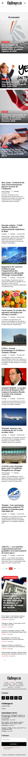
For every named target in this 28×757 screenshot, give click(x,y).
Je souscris (13, 744)
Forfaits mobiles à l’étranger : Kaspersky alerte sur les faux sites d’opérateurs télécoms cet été (14, 653)
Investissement (6, 191)
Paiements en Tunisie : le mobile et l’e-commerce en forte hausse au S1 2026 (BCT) (13, 645)
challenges (16, 191)
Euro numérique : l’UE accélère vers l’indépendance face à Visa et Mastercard (13, 638)
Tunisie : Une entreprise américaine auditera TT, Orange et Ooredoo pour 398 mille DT (13, 508)
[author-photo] (12, 191)
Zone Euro (4, 641)
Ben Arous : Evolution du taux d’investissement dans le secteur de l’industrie (13, 185)
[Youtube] (20, 698)
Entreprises (5, 42)
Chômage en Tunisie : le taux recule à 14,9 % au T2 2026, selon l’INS (13, 624)
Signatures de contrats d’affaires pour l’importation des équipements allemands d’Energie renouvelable (13, 270)
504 (15, 568)
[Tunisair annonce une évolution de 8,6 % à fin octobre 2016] (14, 417)
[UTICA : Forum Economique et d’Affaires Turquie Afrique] (14, 337)
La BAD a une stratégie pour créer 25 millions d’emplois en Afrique (12, 468)
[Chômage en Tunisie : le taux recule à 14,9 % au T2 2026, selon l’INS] (14, 71)
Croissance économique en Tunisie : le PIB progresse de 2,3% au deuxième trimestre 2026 (14, 631)
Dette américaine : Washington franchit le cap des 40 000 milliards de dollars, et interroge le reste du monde (14, 600)
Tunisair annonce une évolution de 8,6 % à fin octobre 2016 (12, 430)
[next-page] (18, 568)
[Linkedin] (11, 698)
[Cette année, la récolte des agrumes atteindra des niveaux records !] (14, 299)
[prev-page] (3, 568)
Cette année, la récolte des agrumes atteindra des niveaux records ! (14, 312)
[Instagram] (7, 698)
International (5, 656)
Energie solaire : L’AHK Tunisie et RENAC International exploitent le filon (13, 228)
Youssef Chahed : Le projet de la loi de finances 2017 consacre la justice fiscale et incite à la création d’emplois (14, 392)
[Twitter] (16, 698)
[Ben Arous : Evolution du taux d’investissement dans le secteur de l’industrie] (14, 171)
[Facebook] (3, 698)
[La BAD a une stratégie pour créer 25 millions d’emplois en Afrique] (14, 455)
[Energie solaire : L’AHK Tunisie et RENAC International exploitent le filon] (14, 214)
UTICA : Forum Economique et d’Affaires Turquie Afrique (13, 350)
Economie (4, 79)
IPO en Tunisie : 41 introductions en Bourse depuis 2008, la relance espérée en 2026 (13, 616)
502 (6, 568)
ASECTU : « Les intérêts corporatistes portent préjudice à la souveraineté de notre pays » (14, 549)
